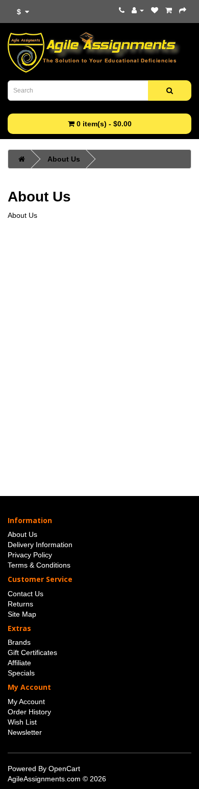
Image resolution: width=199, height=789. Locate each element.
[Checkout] (182, 10)
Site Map (22, 614)
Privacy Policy (30, 555)
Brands (19, 642)
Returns (20, 604)
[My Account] (138, 10)
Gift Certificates (32, 652)
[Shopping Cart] (168, 10)
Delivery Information (40, 544)
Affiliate (19, 663)
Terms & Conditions (39, 565)
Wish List (22, 722)
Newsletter (25, 732)
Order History (29, 712)
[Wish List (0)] (154, 10)
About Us (63, 159)
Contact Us (25, 594)
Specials (21, 673)
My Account (26, 701)
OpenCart (64, 768)
